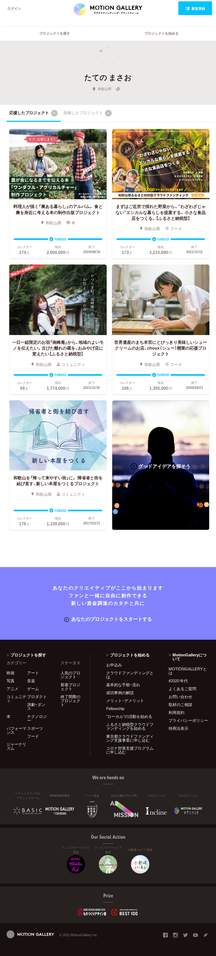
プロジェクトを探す (54, 33)
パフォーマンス (16, 730)
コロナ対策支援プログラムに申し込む (130, 750)
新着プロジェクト (70, 687)
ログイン (14, 8)
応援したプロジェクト (32, 112)
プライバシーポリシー (188, 720)
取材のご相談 (180, 704)
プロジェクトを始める (161, 33)
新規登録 (198, 8)
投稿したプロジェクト (86, 112)
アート (33, 673)
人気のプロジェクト (70, 675)
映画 (10, 673)
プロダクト (37, 696)
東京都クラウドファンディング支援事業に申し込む (130, 738)
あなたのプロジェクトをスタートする (111, 618)
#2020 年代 (178, 681)
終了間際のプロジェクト (70, 700)
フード (33, 736)
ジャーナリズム (16, 746)
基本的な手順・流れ (123, 685)
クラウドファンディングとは (130, 675)
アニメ (12, 689)
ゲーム (33, 689)
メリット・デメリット (125, 700)
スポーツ (35, 728)
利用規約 (176, 712)
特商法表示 (178, 728)
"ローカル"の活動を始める (129, 716)
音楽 (31, 681)
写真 (10, 681)
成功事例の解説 (120, 692)
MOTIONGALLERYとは (188, 671)
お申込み (114, 665)
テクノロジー (37, 718)
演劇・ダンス (36, 706)
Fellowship (115, 708)
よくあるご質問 (182, 689)
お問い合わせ (180, 696)
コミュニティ (16, 698)
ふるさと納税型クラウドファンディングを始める (130, 726)
